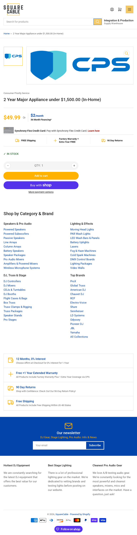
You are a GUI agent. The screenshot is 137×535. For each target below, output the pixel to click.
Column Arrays (12, 246)
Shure (73, 307)
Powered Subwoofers (16, 233)
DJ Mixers (10, 285)
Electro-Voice (78, 302)
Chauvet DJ (77, 294)
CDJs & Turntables (15, 289)
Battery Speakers (14, 250)
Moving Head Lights (82, 229)
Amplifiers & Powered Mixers (21, 263)
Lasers (74, 246)
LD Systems (77, 315)
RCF (72, 298)
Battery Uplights (79, 242)
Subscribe (95, 445)
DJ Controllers (12, 281)
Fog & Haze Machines (83, 250)
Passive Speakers (14, 238)
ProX (73, 281)
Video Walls (77, 268)
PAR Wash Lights (80, 233)
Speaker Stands (13, 315)
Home (7, 33)
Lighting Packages (81, 263)
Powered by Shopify (80, 514)
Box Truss (9, 302)
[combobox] (53, 21)
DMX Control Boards (82, 259)
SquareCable (61, 514)
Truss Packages (13, 311)
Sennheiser (76, 311)
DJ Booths (10, 294)
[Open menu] (129, 9)
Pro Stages (10, 319)
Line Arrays (10, 242)
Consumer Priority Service (16, 93)
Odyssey (75, 319)
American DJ (78, 289)
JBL (72, 328)
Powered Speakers (15, 229)
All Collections (79, 336)
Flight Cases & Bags (15, 298)
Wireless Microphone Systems (22, 268)
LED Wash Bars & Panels (85, 238)
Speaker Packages (15, 255)
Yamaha (75, 332)
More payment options (41, 192)
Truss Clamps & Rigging (18, 307)
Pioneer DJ (76, 324)
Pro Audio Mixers (14, 259)
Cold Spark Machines (83, 255)
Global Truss (77, 285)
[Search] (98, 22)
